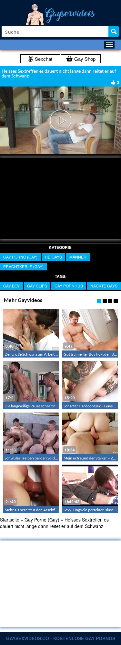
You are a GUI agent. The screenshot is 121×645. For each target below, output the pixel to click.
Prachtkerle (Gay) (23, 266)
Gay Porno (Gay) (20, 256)
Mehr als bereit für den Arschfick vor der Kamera (45, 509)
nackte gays (103, 285)
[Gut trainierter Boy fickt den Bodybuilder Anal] (90, 329)
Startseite (9, 519)
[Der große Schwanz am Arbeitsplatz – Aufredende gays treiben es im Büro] (31, 329)
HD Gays (53, 256)
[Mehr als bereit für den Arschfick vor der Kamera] (31, 485)
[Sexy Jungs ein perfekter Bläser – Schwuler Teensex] (90, 485)
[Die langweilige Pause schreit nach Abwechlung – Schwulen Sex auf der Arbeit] (31, 381)
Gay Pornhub (69, 285)
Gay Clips (37, 285)
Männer (77, 256)
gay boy (11, 285)
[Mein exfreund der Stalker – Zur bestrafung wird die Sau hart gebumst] (90, 433)
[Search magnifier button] (113, 31)
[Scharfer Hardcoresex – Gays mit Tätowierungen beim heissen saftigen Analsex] (90, 381)
